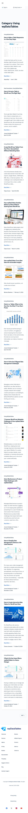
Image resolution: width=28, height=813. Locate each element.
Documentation (4, 754)
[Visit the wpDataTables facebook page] (7, 808)
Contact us (16, 750)
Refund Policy (13, 801)
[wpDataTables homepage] (11, 728)
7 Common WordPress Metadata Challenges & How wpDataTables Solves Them (14, 421)
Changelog (3, 758)
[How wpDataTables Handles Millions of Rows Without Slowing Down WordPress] (14, 216)
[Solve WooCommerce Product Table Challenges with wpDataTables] (14, 492)
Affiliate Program (18, 738)
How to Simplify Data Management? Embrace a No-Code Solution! (13, 542)
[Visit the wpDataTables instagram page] (16, 808)
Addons (3, 742)
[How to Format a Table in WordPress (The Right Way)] (14, 103)
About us (16, 746)
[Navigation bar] (3, 3)
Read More (7, 76)
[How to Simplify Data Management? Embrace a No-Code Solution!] (14, 554)
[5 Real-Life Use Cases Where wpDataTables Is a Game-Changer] (14, 671)
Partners (16, 742)
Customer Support (5, 771)
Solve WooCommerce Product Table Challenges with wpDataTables (13, 480)
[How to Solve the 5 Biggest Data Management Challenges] (14, 373)
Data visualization (8, 88)
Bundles (3, 750)
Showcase (3, 734)
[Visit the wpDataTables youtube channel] (21, 808)
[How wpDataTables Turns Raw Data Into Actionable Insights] (14, 272)
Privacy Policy (13, 795)
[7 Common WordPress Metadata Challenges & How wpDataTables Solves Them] (14, 433)
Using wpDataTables (9, 34)
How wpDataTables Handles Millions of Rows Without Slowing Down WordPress (12, 204)
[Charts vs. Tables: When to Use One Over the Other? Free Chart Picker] (14, 317)
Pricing (2, 746)
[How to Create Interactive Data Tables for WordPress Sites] (14, 614)
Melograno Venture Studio (14, 781)
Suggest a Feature (5, 762)
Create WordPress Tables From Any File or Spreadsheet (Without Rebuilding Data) (13, 149)
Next (22, 715)
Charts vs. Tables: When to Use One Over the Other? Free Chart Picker (13, 306)
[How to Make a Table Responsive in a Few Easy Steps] (14, 49)
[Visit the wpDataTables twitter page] (11, 808)
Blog (2, 767)
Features (3, 738)
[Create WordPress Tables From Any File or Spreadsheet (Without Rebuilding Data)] (14, 160)
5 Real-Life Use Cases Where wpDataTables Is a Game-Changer (12, 660)
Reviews (16, 734)
